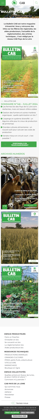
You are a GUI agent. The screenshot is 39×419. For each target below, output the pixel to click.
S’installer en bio (12, 340)
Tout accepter (12, 412)
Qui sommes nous (12, 387)
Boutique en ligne (12, 368)
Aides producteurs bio (14, 348)
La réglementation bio (14, 345)
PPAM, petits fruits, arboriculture (18, 360)
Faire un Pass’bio (12, 337)
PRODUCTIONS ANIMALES (16, 355)
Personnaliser (19, 416)
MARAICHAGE (11, 365)
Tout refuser (27, 412)
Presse (7, 397)
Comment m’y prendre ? (15, 380)
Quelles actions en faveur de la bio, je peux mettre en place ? (19, 376)
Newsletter (9, 395)
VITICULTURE (10, 363)
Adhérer (8, 392)
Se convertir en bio (13, 342)
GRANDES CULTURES (14, 357)
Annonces (9, 389)
